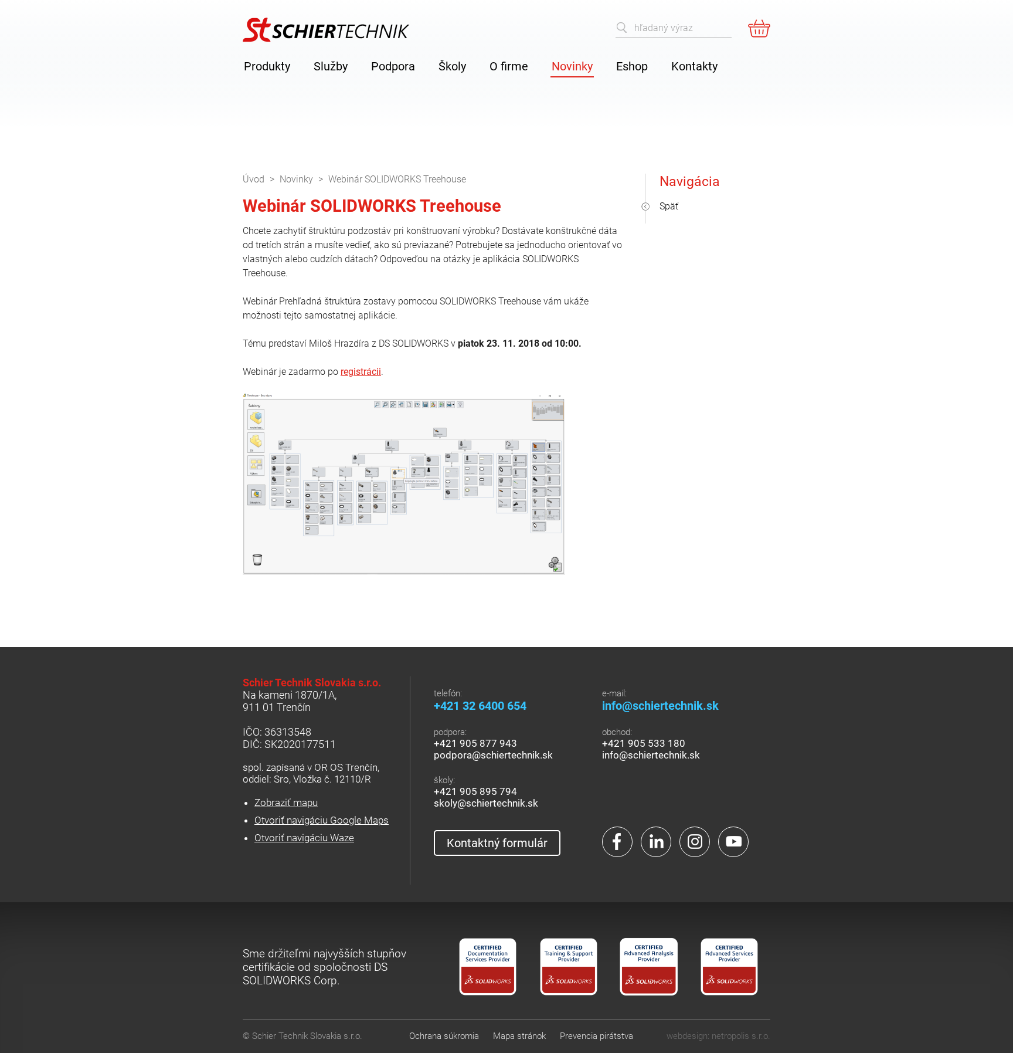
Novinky (572, 66)
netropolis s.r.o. (741, 1036)
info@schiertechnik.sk (660, 706)
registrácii (361, 371)
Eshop (632, 66)
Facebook (617, 842)
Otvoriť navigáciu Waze (304, 838)
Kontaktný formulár (497, 843)
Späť (669, 206)
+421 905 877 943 (475, 743)
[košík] (759, 28)
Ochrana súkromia (444, 1036)
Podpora (393, 66)
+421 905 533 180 (643, 743)
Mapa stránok (519, 1036)
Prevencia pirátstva (596, 1036)
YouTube (733, 842)
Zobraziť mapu (286, 802)
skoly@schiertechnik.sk (486, 803)
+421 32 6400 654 (480, 706)
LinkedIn (656, 842)
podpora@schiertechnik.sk (493, 755)
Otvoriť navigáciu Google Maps (321, 820)
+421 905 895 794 (475, 791)
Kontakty (694, 66)
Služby (331, 66)
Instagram (694, 842)
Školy (452, 66)
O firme (508, 66)
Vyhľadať (622, 27)
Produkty (267, 66)
